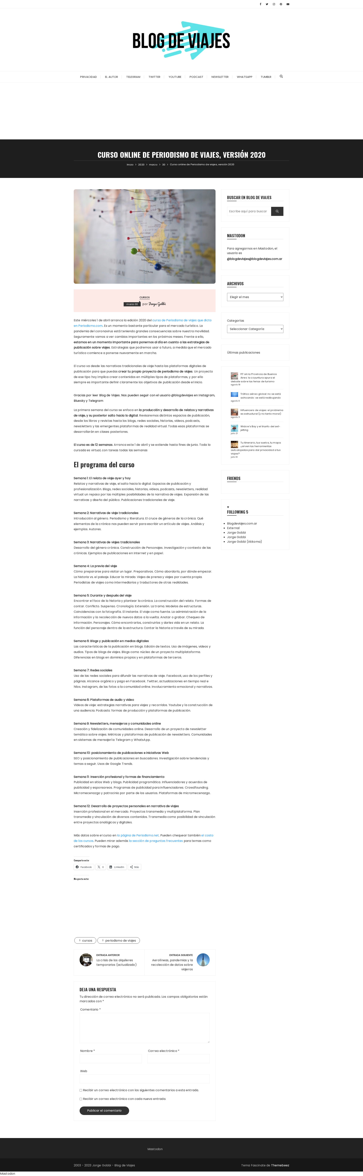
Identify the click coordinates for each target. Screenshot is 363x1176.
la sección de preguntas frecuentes (156, 841)
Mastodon (155, 1149)
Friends (233, 478)
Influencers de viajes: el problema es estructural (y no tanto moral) (261, 412)
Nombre (87, 1051)
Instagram (206, 395)
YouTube (175, 77)
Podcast (196, 77)
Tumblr (266, 77)
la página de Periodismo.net (138, 835)
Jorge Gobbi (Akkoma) (244, 541)
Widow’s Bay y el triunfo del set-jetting (260, 428)
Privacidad (88, 77)
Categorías (235, 320)
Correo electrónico (163, 1051)
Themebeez (280, 1165)
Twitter (154, 77)
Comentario (90, 1009)
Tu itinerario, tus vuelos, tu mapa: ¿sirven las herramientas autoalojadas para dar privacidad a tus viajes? (256, 448)
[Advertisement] (181, 111)
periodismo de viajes (120, 940)
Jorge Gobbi (157, 303)
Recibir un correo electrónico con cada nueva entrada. (124, 1099)
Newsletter (220, 77)
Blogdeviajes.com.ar (242, 523)
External (233, 528)
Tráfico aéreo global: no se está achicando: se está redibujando (260, 395)
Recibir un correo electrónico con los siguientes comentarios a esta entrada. (141, 1090)
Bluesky (79, 401)
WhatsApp (244, 77)
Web (83, 1071)
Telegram (133, 77)
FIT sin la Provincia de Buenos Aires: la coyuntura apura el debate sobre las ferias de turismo (254, 377)
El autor (111, 77)
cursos (145, 297)
